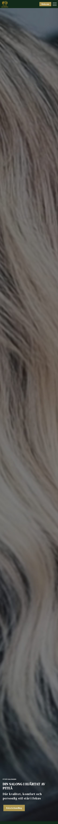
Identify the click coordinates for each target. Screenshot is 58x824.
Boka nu (45, 4)
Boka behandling (14, 808)
